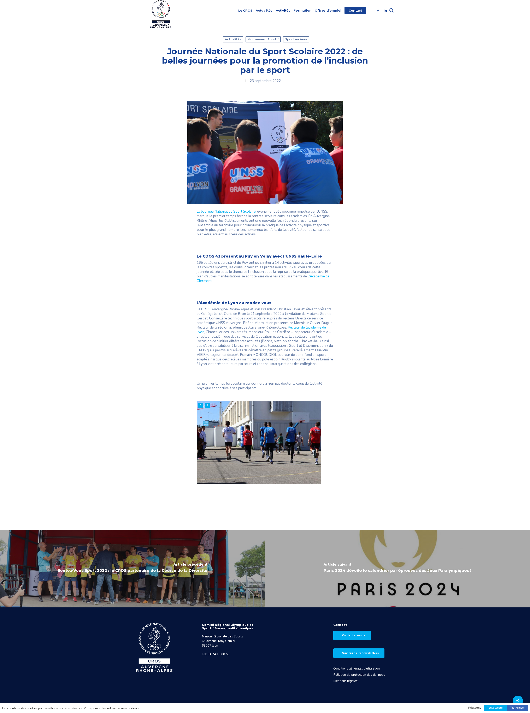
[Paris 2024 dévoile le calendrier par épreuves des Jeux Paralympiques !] (397, 568)
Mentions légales (345, 681)
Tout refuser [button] (517, 708)
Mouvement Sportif (263, 39)
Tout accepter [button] (495, 708)
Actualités (233, 39)
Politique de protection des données (359, 675)
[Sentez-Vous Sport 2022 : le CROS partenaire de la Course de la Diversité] (132, 568)
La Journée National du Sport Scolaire (226, 211)
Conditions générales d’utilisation (356, 668)
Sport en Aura (296, 39)
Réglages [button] (474, 708)
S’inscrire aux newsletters (360, 653)
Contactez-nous (353, 635)
